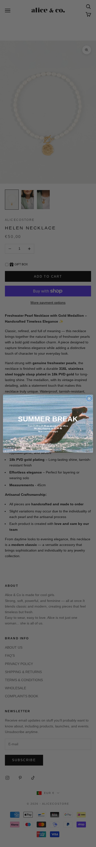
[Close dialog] (89, 398)
